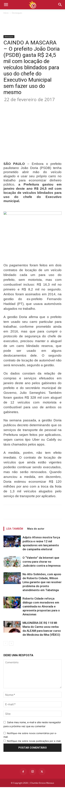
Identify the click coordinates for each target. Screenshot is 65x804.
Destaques (17, 12)
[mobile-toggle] (5, 4)
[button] (60, 4)
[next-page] (11, 643)
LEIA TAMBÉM (14, 528)
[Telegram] (57, 106)
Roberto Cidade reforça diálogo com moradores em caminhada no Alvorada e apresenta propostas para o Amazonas (41, 606)
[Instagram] (32, 771)
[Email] (49, 106)
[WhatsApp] (41, 106)
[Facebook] (17, 106)
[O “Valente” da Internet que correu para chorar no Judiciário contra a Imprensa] (12, 562)
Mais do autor (35, 528)
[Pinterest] (33, 106)
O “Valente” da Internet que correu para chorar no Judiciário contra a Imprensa (41, 561)
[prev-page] (5, 643)
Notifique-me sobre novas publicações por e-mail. (34, 741)
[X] (25, 106)
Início (5, 12)
